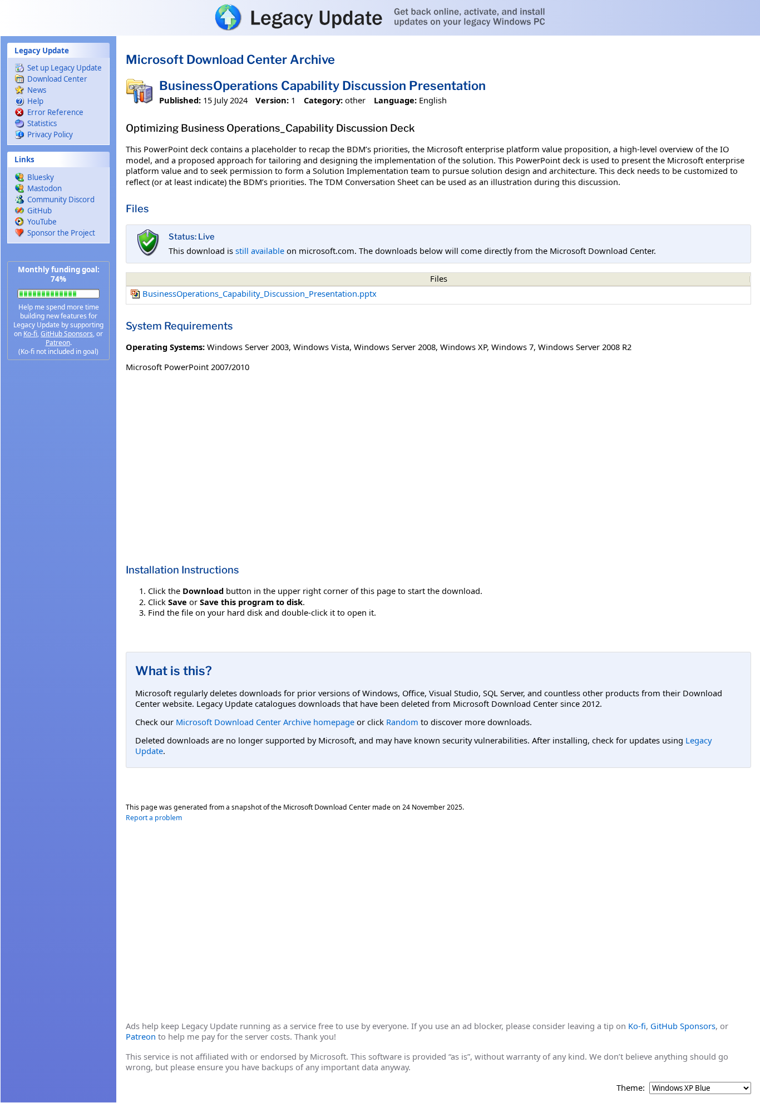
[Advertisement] (58, 544)
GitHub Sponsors (67, 333)
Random (402, 721)
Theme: (630, 1087)
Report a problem (154, 817)
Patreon (58, 342)
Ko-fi (30, 333)
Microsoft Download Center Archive (230, 59)
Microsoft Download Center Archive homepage (265, 721)
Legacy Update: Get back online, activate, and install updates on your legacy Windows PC (380, 17)
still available (259, 250)
